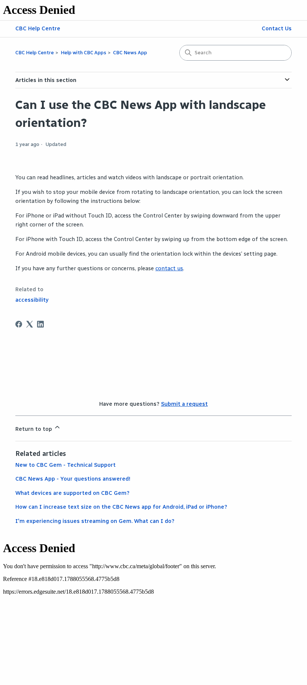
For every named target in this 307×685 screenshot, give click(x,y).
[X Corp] (29, 324)
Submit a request (184, 404)
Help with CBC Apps (83, 52)
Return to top (34, 429)
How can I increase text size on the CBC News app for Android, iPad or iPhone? (121, 506)
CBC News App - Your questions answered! (72, 478)
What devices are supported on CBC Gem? (72, 493)
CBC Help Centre (37, 28)
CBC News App (130, 52)
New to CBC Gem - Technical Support (65, 465)
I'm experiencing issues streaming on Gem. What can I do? (94, 521)
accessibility (32, 299)
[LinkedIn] (40, 324)
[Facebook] (18, 324)
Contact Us (277, 28)
